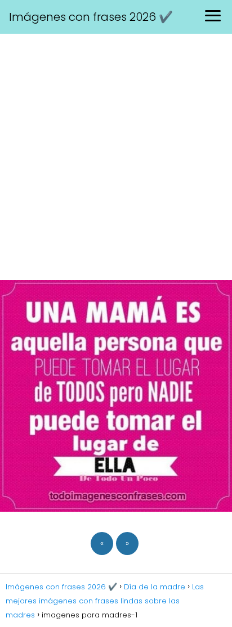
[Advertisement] (116, 155)
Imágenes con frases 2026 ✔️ (91, 17)
